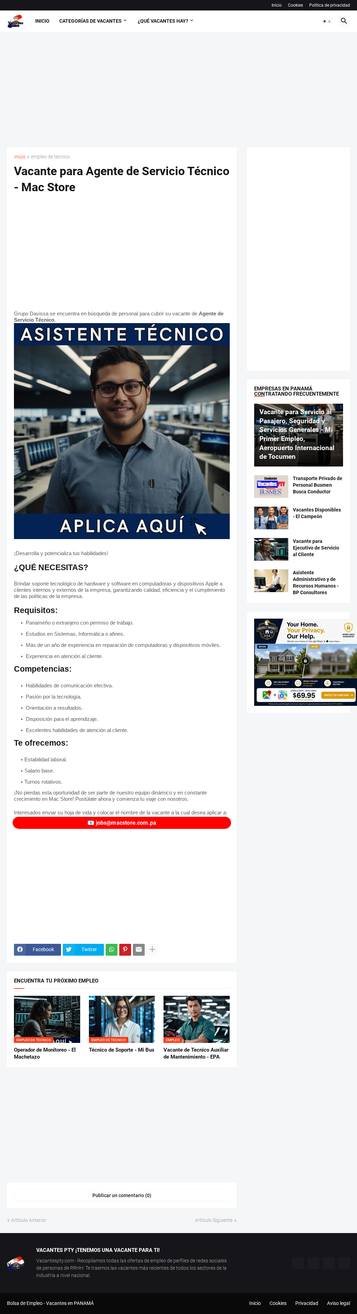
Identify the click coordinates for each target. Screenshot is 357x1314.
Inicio (277, 5)
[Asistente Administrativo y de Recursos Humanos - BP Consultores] (271, 580)
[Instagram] (313, 1263)
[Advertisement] (178, 90)
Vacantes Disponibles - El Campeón (317, 513)
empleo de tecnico (50, 156)
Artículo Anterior (28, 1220)
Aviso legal (338, 1303)
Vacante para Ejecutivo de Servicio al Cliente (316, 547)
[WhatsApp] (111, 950)
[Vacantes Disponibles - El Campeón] (271, 518)
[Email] (139, 950)
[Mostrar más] (152, 950)
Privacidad (306, 1303)
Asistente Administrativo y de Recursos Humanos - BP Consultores (316, 582)
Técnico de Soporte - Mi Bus (121, 1050)
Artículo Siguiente (214, 1220)
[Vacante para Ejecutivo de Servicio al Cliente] (271, 549)
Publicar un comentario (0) (121, 1195)
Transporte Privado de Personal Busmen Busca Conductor (317, 485)
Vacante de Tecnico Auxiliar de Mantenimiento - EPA (196, 1053)
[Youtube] (329, 1263)
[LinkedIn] (344, 1263)
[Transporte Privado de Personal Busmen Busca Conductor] (271, 486)
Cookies (295, 5)
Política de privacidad (329, 5)
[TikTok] (298, 1263)
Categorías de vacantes (90, 21)
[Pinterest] (125, 950)
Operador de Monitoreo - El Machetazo (45, 1053)
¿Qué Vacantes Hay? (163, 21)
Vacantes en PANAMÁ (70, 1303)
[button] (327, 21)
